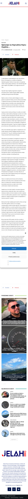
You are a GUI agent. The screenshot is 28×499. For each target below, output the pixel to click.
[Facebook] (9, 489)
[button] (26, 233)
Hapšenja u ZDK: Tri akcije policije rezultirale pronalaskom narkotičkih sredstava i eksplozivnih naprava (17, 424)
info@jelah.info (18, 485)
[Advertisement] (14, 23)
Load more (13, 439)
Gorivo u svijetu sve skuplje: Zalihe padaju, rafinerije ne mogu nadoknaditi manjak (14, 350)
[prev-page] (2, 384)
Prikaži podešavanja (14, 256)
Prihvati (14, 248)
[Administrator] (2, 50)
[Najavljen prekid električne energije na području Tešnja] (5, 433)
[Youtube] (18, 489)
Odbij (14, 252)
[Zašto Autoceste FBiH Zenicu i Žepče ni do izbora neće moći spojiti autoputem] (14, 367)
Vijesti (14, 318)
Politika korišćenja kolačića (15, 261)
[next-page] (5, 384)
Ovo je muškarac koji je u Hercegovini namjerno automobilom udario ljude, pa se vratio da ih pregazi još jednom (14, 322)
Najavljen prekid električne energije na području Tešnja (17, 434)
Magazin (7, 40)
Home (2, 40)
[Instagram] (14, 489)
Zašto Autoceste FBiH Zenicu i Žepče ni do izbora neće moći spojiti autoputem (14, 377)
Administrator (8, 49)
